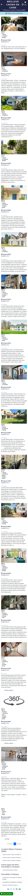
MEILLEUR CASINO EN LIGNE (12, 4)
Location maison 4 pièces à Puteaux (11, 857)
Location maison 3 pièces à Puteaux (11, 854)
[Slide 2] (14, 894)
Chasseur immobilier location (9, 885)
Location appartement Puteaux (10, 870)
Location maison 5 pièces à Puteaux (11, 860)
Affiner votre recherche (15, 13)
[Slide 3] (17, 894)
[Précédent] (2, 448)
